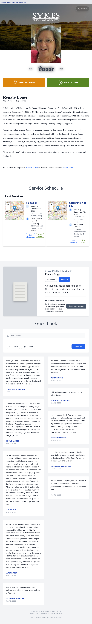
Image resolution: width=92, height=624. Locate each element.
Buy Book (64, 279)
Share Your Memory (76, 306)
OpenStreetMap (48, 617)
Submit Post (78, 346)
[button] (14, 208)
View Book (51, 279)
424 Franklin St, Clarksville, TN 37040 (37, 228)
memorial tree (32, 167)
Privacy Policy (39, 613)
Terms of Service (52, 613)
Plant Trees (40, 235)
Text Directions (30, 236)
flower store (68, 167)
